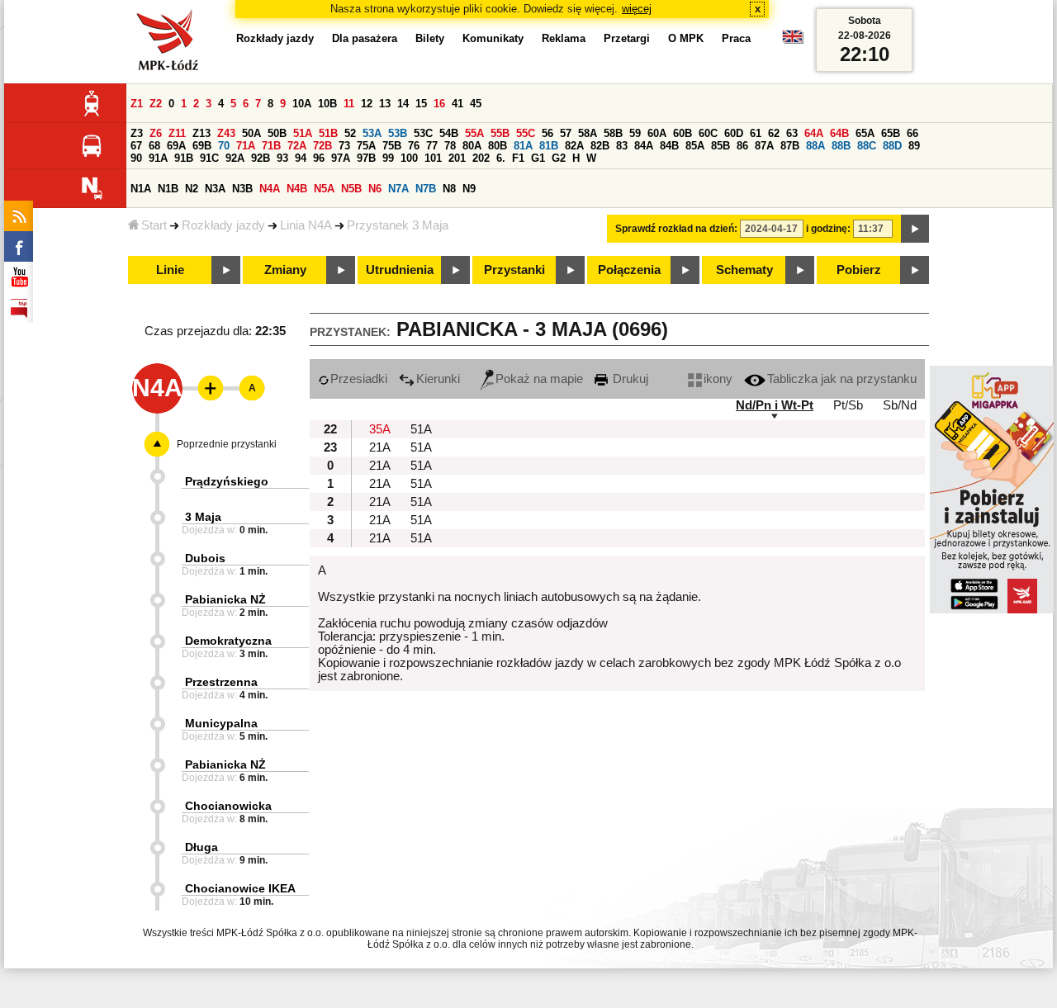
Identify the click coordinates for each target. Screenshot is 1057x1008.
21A (380, 447)
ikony (718, 379)
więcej (637, 8)
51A (302, 133)
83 (622, 146)
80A (471, 146)
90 (136, 158)
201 (457, 158)
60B (682, 133)
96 (319, 158)
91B (183, 158)
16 (439, 103)
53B (397, 133)
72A (296, 146)
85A (694, 146)
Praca (736, 38)
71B (271, 146)
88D (892, 146)
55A (474, 133)
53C (423, 133)
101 (433, 158)
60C (708, 133)
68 (154, 146)
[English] (792, 40)
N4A (269, 188)
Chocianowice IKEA (240, 888)
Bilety (429, 38)
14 (403, 103)
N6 (375, 188)
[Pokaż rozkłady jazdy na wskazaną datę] (915, 229)
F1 (518, 158)
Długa (201, 847)
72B (322, 146)
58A (587, 133)
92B (260, 158)
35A (380, 429)
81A (523, 146)
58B (613, 133)
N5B (351, 188)
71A (245, 146)
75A (366, 146)
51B (328, 133)
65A (865, 133)
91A (158, 158)
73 (344, 146)
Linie (170, 270)
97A (340, 158)
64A (813, 133)
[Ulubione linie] (205, 388)
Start (154, 225)
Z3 (136, 133)
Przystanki (514, 270)
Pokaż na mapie (539, 379)
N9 (469, 188)
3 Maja (203, 516)
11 (349, 103)
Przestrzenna (221, 682)
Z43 (226, 133)
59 (635, 133)
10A (301, 103)
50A (251, 133)
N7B (425, 188)
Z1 (136, 103)
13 (385, 103)
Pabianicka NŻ (225, 599)
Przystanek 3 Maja (397, 225)
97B (366, 158)
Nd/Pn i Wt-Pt (774, 405)
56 (547, 133)
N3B (242, 188)
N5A (324, 188)
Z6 (155, 133)
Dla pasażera (364, 38)
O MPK (686, 38)
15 (421, 103)
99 (388, 158)
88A (815, 146)
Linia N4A (306, 225)
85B (720, 146)
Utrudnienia (400, 270)
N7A (398, 188)
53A (372, 133)
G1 (538, 158)
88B (841, 146)
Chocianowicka (228, 805)
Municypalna (221, 723)
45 (475, 103)
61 (755, 133)
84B (669, 146)
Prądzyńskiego (226, 481)
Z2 (155, 103)
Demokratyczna (228, 640)
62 (774, 133)
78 (450, 146)
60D (733, 133)
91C (209, 158)
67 (136, 146)
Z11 (177, 133)
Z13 (201, 133)
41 (457, 103)
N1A (140, 188)
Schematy (744, 270)
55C (525, 133)
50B (277, 133)
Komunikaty (493, 38)
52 (350, 133)
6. (500, 158)
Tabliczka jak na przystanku (842, 379)
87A (764, 146)
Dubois (205, 558)
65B (890, 133)
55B (500, 133)
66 (912, 133)
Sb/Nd (900, 405)
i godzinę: (828, 228)
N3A (215, 188)
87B (789, 146)
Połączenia (629, 270)
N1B (168, 188)
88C (866, 146)
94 (300, 158)
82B (599, 146)
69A (176, 146)
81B (548, 146)
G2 (559, 158)
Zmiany (285, 270)
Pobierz (859, 270)
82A (574, 146)
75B (391, 146)
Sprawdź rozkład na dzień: (676, 228)
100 (409, 158)
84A (643, 146)
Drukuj (628, 379)
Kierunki (438, 379)
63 (792, 133)
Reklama (563, 38)
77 (432, 146)
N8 (449, 188)
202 (481, 158)
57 (565, 133)
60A (656, 133)
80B (497, 146)
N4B (297, 188)
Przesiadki (358, 379)
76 (413, 146)
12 (366, 103)
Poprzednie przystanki (227, 444)
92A (234, 158)
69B (201, 146)
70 (224, 146)
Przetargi (627, 38)
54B (448, 133)
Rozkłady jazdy (223, 225)
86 (742, 146)
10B (327, 103)
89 (914, 146)
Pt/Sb (848, 405)
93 (282, 158)
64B (839, 133)
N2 (191, 188)
